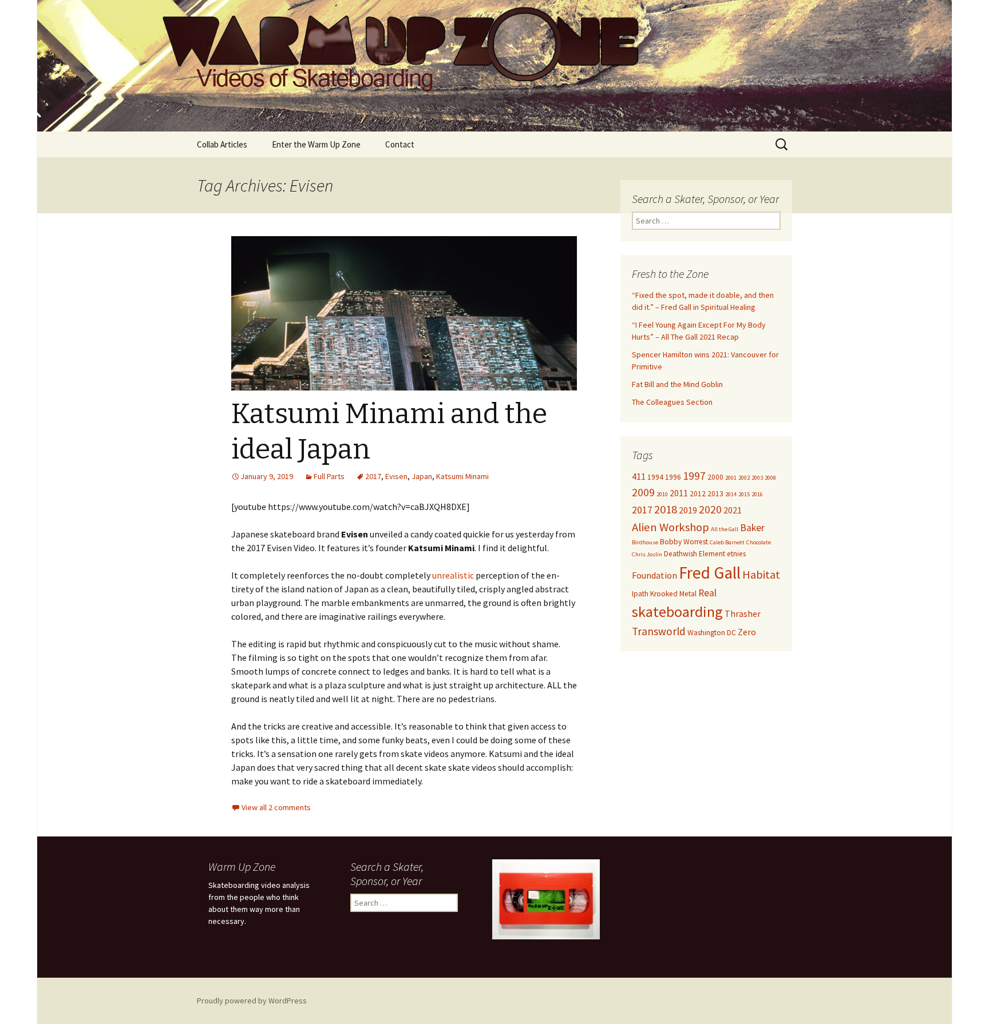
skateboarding (677, 611)
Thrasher (743, 613)
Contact (399, 144)
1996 (673, 477)
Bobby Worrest (684, 542)
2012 (698, 494)
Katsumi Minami (462, 476)
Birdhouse (645, 542)
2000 (715, 477)
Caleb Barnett (727, 542)
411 (639, 476)
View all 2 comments (276, 807)
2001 (731, 477)
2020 (710, 509)
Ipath (640, 594)
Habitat (761, 574)
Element (712, 554)
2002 (744, 477)
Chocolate (758, 542)
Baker (752, 527)
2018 (665, 509)
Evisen (396, 476)
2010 (662, 494)
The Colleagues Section (672, 402)
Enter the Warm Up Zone (316, 144)
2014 (731, 494)
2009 (643, 492)
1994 (655, 477)
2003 (757, 477)
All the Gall (724, 529)
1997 (694, 476)
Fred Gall (710, 572)
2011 (679, 493)
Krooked (664, 594)
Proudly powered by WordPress (252, 1000)
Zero (747, 631)
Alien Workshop (670, 527)
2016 (757, 494)
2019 (688, 510)
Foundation (654, 575)
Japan (422, 476)
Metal (688, 594)
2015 (744, 494)
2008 (770, 477)
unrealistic (453, 575)
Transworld (659, 631)
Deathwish (680, 554)
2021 (732, 510)
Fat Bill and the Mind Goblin (677, 384)
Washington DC (711, 632)
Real (707, 593)
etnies (736, 554)
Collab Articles (222, 144)
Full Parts (329, 476)
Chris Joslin (647, 554)
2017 (373, 476)
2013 (715, 494)
